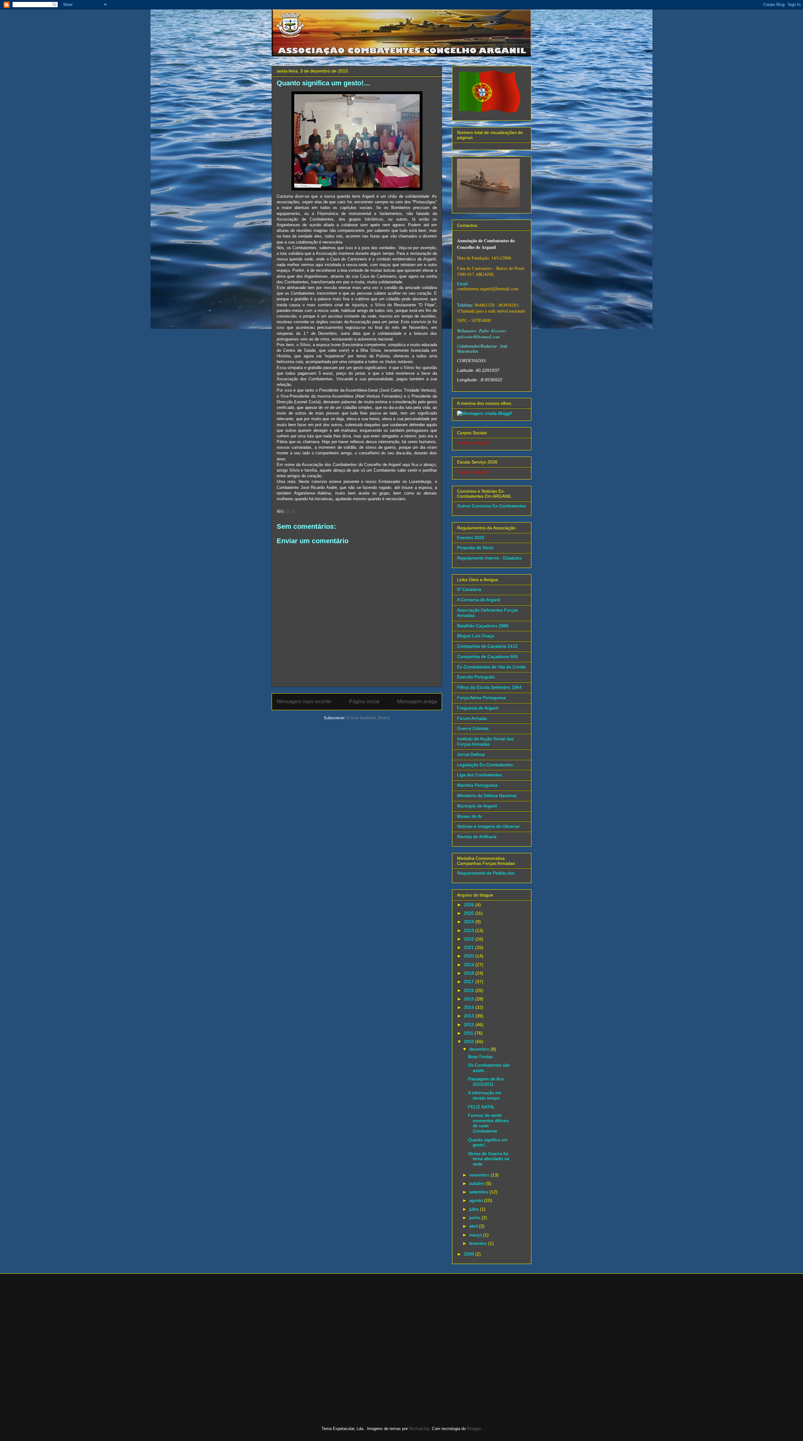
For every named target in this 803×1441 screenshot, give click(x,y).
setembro (479, 1191)
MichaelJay (419, 1428)
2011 (469, 1033)
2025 (469, 913)
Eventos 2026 (470, 537)
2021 (469, 947)
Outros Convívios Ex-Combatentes (491, 505)
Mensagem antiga (417, 701)
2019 (469, 964)
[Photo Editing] (484, 413)
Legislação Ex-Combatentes (485, 764)
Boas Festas (480, 1056)
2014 (469, 1007)
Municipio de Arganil (477, 805)
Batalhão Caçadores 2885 (483, 625)
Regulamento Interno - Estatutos (489, 557)
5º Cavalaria (469, 589)
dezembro (480, 1049)
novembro (480, 1174)
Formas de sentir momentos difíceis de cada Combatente (488, 1123)
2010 (469, 1041)
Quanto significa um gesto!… (488, 1142)
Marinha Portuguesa (477, 785)
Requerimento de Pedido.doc (486, 873)
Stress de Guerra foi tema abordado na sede (488, 1159)
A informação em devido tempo (485, 1095)
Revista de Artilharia (477, 836)
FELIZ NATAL (481, 1106)
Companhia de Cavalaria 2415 (487, 646)
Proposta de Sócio (475, 547)
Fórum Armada (472, 718)
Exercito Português (476, 676)
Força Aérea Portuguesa (481, 697)
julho (474, 1209)
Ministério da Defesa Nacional (486, 795)
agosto (476, 1200)
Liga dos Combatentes (479, 774)
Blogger (474, 1428)
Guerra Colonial (472, 728)
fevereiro (478, 1243)
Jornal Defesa (471, 754)
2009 (469, 1253)
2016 (469, 990)
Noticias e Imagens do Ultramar (488, 826)
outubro (477, 1183)
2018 (469, 973)
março (476, 1234)
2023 (469, 930)
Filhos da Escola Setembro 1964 (489, 687)
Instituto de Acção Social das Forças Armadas (485, 741)
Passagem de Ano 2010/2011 (486, 1081)
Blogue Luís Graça (475, 635)
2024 (469, 921)
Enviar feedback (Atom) (368, 717)
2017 (469, 981)
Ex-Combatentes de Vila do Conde (491, 666)
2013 (469, 1015)
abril (474, 1226)
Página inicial (364, 701)
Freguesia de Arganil (477, 707)
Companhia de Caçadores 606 (487, 656)
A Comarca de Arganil (478, 599)
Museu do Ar (469, 816)
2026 (469, 904)
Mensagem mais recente (304, 701)
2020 (469, 955)
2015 (469, 998)
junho (475, 1217)
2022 (469, 938)
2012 (469, 1024)
